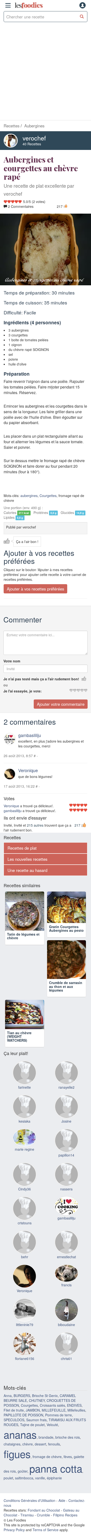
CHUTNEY (37, 1357)
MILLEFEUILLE (54, 1367)
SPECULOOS (14, 1377)
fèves (68, 1414)
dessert (40, 1401)
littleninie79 (24, 1282)
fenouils (54, 1401)
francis (66, 1242)
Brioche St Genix (45, 1353)
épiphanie (54, 1435)
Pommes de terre (58, 1372)
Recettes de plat (22, 848)
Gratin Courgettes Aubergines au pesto (66, 936)
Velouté (52, 1382)
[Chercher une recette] (81, 16)
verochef (34, 137)
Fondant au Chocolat (44, 1467)
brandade (46, 1394)
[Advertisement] (45, 72)
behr (24, 1214)
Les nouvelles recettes (27, 859)
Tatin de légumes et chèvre (23, 936)
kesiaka (24, 1078)
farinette (24, 1044)
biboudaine (66, 1282)
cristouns (25, 1180)
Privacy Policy (14, 1487)
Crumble (43, 1472)
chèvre (27, 1401)
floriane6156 (24, 1315)
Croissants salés (52, 1362)
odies (29, 5)
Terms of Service (45, 1487)
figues (17, 1411)
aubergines (29, 495)
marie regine (24, 1106)
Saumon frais (36, 1377)
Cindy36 (24, 1146)
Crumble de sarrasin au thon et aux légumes (23, 994)
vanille (40, 1435)
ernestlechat (66, 1214)
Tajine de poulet (32, 1382)
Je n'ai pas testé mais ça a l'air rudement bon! (41, 678)
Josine (66, 1078)
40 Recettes (32, 143)
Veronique (28, 770)
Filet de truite (14, 1367)
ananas (20, 1391)
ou (5, 685)
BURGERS (22, 1353)
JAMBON (33, 1367)
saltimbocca (24, 1435)
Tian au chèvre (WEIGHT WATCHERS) (61, 994)
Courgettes (48, 495)
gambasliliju (29, 735)
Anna (8, 1353)
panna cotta (55, 1425)
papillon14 (66, 1112)
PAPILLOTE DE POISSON (23, 1372)
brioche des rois (67, 1394)
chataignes (12, 1401)
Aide (61, 1457)
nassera (66, 1146)
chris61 (66, 1315)
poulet (8, 1435)
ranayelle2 (66, 1044)
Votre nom (11, 661)
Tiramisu (27, 1472)
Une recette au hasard (27, 870)
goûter (22, 1428)
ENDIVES (74, 1362)
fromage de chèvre (47, 1414)
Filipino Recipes (65, 1472)
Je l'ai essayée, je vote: (22, 691)
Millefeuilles (76, 1367)
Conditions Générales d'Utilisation (29, 1457)
